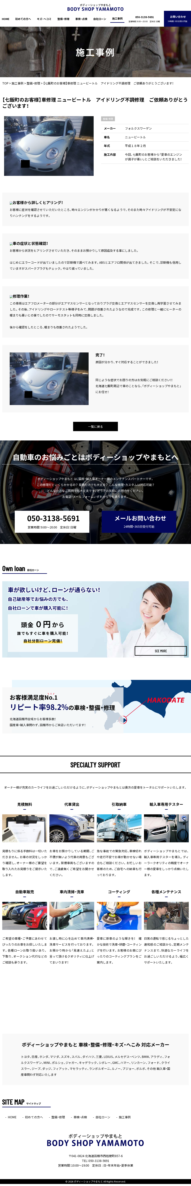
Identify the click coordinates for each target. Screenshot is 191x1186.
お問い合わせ (177, 18)
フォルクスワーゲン (138, 128)
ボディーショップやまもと (88, 1181)
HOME (5, 19)
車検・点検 (81, 19)
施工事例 (117, 18)
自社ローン (99, 19)
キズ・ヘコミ (44, 19)
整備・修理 (63, 19)
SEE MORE (161, 651)
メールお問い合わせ (140, 521)
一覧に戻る (95, 426)
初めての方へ (23, 19)
